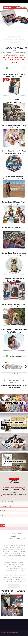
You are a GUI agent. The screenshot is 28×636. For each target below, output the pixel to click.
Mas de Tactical (14, 586)
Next (25, 366)
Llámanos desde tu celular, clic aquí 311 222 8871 (14, 494)
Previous (2, 366)
